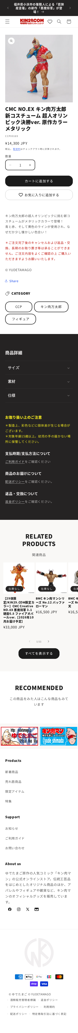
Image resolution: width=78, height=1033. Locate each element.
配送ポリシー (15, 481)
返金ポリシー (15, 501)
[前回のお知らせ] (7, 7)
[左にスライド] (29, 641)
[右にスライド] (48, 641)
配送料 (16, 148)
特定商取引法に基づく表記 (49, 1014)
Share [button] (13, 281)
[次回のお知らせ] (70, 7)
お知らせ (11, 828)
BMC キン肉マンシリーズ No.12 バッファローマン (50, 602)
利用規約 (49, 1007)
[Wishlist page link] (50, 21)
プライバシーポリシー (24, 1007)
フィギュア (21, 319)
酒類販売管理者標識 (23, 1000)
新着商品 (11, 772)
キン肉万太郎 (51, 306)
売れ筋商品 (13, 781)
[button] (7, 21)
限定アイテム (15, 791)
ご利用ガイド (15, 461)
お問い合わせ (15, 848)
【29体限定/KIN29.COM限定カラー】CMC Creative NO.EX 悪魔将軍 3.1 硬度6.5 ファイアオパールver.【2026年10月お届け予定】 (18, 609)
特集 (8, 801)
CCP (18, 306)
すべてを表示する (39, 653)
